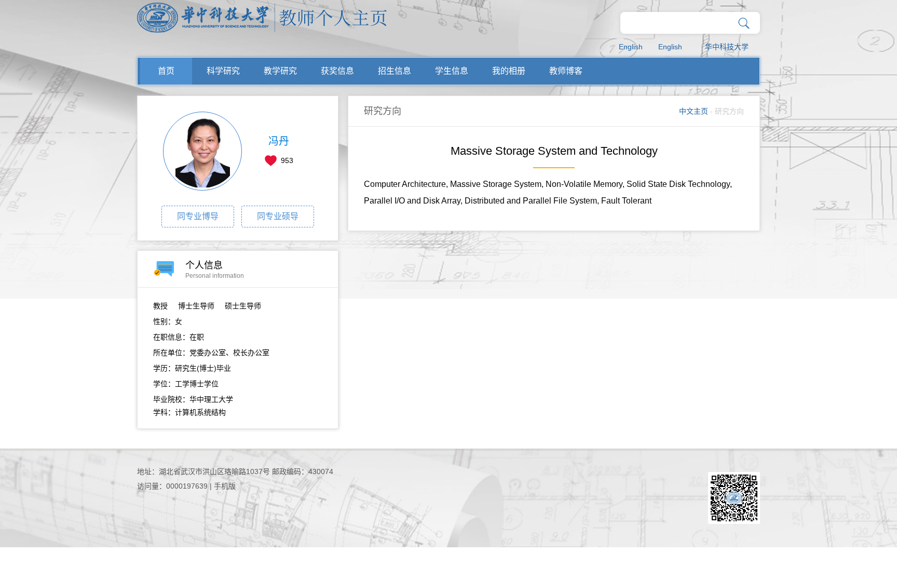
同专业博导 (198, 216)
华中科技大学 (727, 47)
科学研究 (223, 70)
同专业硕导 (277, 216)
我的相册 (508, 70)
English (631, 47)
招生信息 (394, 70)
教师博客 (565, 70)
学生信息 (451, 70)
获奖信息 (337, 70)
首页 (166, 70)
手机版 (225, 486)
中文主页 (693, 111)
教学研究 (280, 70)
